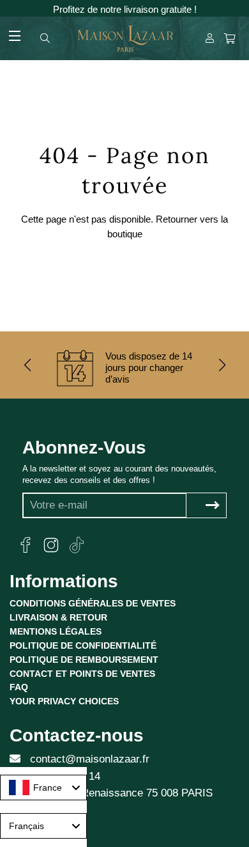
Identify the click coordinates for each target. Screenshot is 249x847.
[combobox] (43, 787)
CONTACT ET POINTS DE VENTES (82, 674)
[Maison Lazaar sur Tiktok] (76, 545)
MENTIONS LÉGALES (56, 631)
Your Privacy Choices (64, 701)
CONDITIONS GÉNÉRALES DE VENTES (93, 603)
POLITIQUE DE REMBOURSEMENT (84, 659)
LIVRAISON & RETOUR (58, 617)
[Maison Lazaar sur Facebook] (25, 545)
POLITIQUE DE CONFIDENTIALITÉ (83, 645)
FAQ (19, 687)
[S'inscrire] (212, 506)
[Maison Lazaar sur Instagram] (51, 545)
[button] (27, 365)
